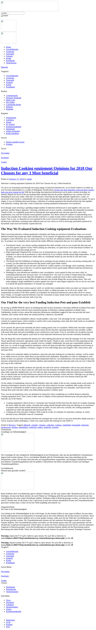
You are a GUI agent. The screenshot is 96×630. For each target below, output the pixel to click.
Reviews (12, 425)
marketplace (23, 427)
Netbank (9, 107)
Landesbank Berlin (13, 105)
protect (40, 427)
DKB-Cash (10, 100)
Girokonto (10, 52)
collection (50, 425)
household (76, 425)
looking (15, 427)
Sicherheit (10, 602)
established (66, 425)
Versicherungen (12, 592)
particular (32, 427)
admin (29, 179)
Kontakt (9, 144)
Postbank (9, 109)
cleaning (42, 425)
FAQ (8, 627)
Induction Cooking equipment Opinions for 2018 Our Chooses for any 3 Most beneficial (46, 170)
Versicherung (11, 63)
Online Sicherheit (13, 131)
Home (8, 47)
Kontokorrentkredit (13, 127)
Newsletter (5, 153)
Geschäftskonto (12, 49)
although (26, 425)
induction (85, 425)
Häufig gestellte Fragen (15, 142)
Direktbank (10, 129)
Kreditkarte (10, 61)
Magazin (4, 67)
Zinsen (8, 122)
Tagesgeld (10, 54)
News (8, 600)
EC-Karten (10, 124)
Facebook (5, 158)
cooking (58, 425)
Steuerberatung (12, 607)
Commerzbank (12, 95)
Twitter (4, 162)
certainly (34, 425)
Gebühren (10, 120)
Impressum (10, 620)
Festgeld (9, 56)
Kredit (8, 58)
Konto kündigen (12, 133)
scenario (55, 427)
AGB (8, 622)
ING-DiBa (10, 102)
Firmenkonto (11, 118)
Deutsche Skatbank (13, 98)
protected (47, 427)
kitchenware (6, 427)
